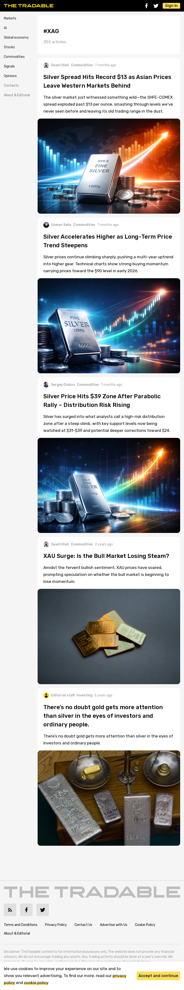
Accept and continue (158, 975)
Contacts (11, 86)
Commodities (14, 57)
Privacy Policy (56, 925)
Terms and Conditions (20, 925)
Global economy (16, 38)
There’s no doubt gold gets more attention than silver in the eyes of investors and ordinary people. (108, 739)
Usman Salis (61, 225)
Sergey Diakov (63, 385)
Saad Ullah (60, 65)
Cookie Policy (145, 925)
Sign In (171, 5)
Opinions (10, 76)
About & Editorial (17, 95)
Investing (84, 695)
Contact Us (83, 925)
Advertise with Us (113, 925)
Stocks (9, 47)
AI (5, 28)
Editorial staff (63, 695)
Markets (10, 18)
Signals (9, 66)
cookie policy (36, 982)
